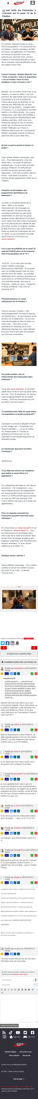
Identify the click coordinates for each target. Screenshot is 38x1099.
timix (16, 751)
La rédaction (28, 638)
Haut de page (18, 1079)
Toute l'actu (21, 1086)
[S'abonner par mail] (17, 644)
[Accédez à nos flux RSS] (4, 1032)
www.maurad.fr (8, 239)
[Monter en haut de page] (18, 673)
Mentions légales (10, 1052)
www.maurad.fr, (17, 389)
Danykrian (18, 668)
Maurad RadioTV (21, 530)
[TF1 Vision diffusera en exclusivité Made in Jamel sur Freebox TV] (34, 648)
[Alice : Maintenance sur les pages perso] (4, 648)
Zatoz (17, 724)
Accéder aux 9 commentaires (19, 654)
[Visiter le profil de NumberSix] (2, 851)
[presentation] (1, 990)
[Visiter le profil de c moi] (2, 806)
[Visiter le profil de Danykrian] (2, 669)
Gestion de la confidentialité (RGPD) (14, 1064)
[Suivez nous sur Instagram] (4, 1037)
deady (17, 877)
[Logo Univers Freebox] (19, 3)
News (29, 1086)
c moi (16, 806)
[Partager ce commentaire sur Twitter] (11, 673)
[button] (1, 989)
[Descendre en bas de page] (15, 673)
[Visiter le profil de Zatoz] (2, 725)
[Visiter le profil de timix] (2, 752)
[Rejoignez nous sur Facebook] (33, 1032)
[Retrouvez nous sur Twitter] (25, 1032)
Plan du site (26, 1055)
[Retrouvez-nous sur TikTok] (11, 1032)
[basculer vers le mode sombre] (8, 3)
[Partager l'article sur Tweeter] (3, 644)
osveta (17, 828)
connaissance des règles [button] (18, 974)
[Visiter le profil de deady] (2, 878)
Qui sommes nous (26, 1052)
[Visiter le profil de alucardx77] (2, 774)
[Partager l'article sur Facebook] (8, 644)
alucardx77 (19, 774)
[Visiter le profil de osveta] (2, 828)
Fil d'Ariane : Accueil (8, 1086)
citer (6, 674)
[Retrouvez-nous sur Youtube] (18, 1032)
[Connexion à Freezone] (32, 3)
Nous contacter (14, 1055)
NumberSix (19, 850)
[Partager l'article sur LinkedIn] (13, 644)
